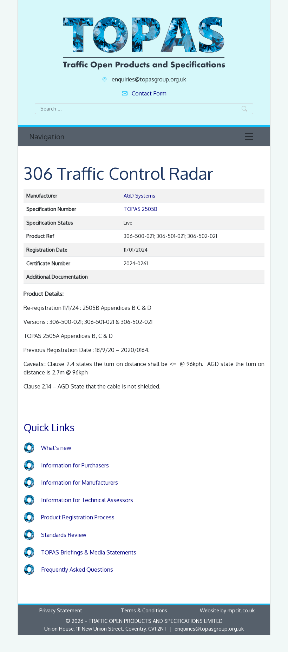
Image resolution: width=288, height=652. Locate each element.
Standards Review (63, 534)
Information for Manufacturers (79, 482)
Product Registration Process (77, 517)
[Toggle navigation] (249, 136)
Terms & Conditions (144, 610)
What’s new (56, 447)
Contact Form (149, 93)
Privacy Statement (60, 610)
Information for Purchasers (75, 465)
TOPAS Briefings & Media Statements (88, 552)
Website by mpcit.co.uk (227, 610)
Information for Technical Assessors (87, 500)
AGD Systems (139, 195)
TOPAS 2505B (140, 209)
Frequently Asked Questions (77, 569)
